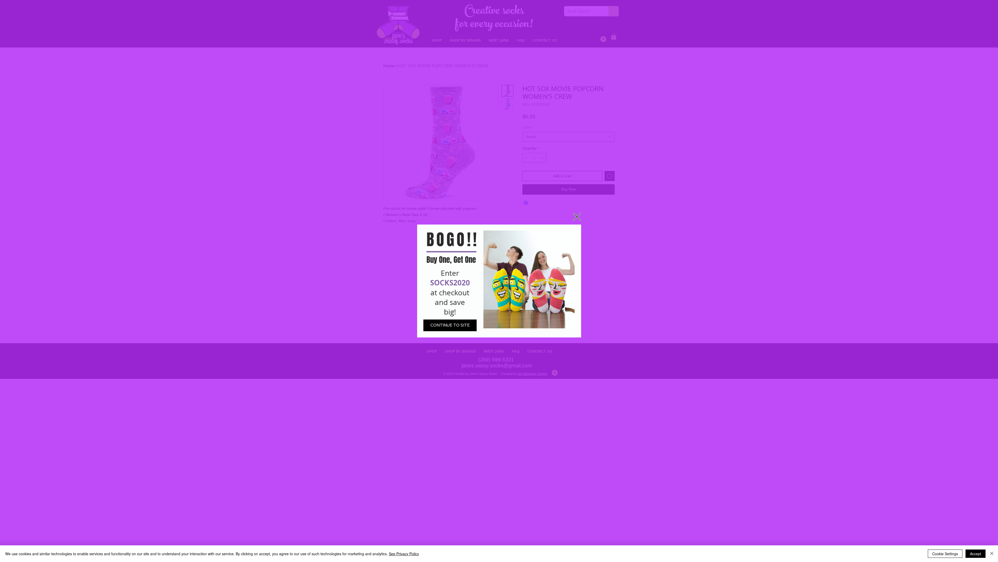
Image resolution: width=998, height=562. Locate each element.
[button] (577, 217)
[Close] (992, 554)
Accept (975, 553)
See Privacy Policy (404, 553)
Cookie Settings (945, 553)
